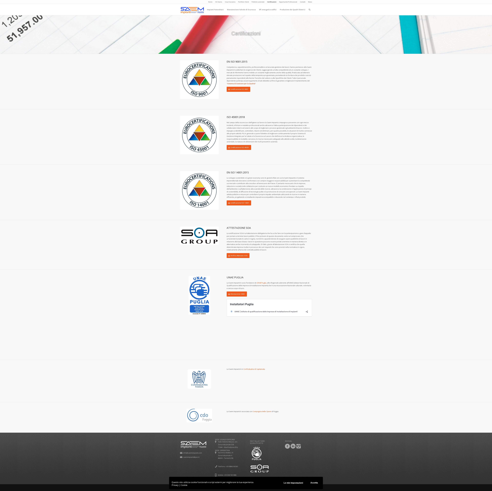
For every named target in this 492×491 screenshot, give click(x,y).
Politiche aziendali (258, 2)
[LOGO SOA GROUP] (199, 235)
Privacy (175, 485)
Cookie (184, 485)
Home (210, 2)
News (310, 2)
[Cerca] (309, 9)
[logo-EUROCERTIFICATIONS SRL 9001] (199, 79)
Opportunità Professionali (288, 2)
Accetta (314, 483)
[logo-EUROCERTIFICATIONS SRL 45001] (199, 135)
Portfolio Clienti (243, 2)
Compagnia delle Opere (262, 411)
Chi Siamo (218, 2)
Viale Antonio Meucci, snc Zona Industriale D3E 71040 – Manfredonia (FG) (228, 444)
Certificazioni (271, 2)
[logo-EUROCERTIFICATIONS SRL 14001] (199, 190)
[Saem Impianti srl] (202, 10)
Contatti (302, 2)
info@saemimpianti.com (192, 453)
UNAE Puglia (261, 283)
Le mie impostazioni (293, 483)
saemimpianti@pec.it (191, 457)
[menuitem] (210, 2)
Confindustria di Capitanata (254, 369)
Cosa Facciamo (230, 2)
